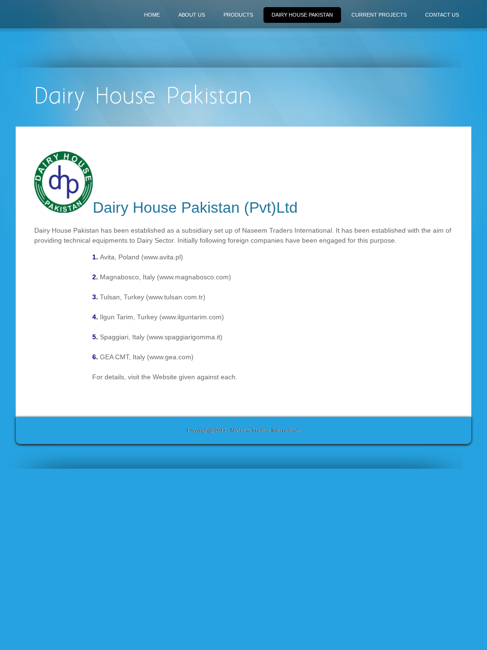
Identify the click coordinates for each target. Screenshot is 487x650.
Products (238, 15)
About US (191, 15)
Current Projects (379, 15)
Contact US (442, 15)
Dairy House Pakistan (302, 15)
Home (152, 15)
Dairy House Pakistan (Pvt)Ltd (195, 207)
